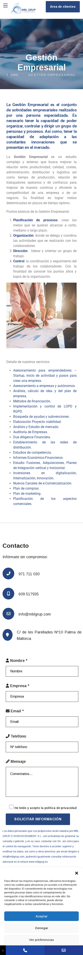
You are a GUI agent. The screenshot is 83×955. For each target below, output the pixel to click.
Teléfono (18, 736)
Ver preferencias (41, 940)
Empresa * (19, 686)
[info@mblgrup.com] (63, 950)
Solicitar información (38, 819)
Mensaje (18, 761)
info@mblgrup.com (35, 614)
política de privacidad (60, 808)
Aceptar (41, 916)
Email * (17, 711)
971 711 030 (29, 574)
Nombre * (18, 660)
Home (14, 75)
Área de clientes (63, 6)
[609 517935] (25, 950)
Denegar (41, 928)
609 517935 (29, 594)
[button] (76, 873)
